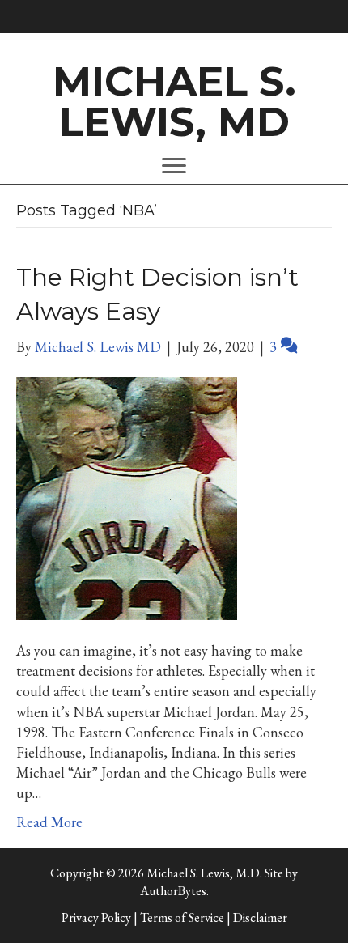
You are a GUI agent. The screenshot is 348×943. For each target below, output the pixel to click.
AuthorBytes (173, 890)
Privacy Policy (96, 917)
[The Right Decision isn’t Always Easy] (126, 496)
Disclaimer (260, 917)
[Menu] (174, 166)
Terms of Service (182, 917)
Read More (49, 822)
